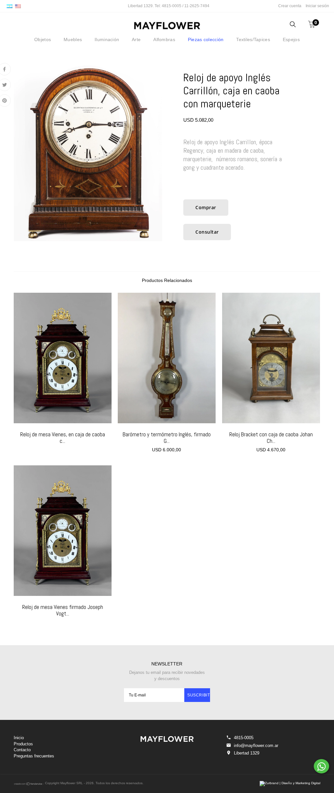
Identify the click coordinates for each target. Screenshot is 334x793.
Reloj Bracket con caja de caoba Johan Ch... (271, 437)
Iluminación (107, 39)
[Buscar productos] (292, 25)
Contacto (22, 749)
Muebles (73, 39)
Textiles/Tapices (253, 39)
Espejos (291, 39)
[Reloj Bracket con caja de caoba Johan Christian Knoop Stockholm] (271, 358)
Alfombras (164, 39)
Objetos (42, 39)
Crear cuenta (289, 6)
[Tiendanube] (28, 784)
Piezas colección (205, 39)
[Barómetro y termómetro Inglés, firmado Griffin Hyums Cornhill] (167, 358)
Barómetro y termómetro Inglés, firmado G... (167, 437)
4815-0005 (243, 737)
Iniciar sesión (317, 6)
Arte (136, 39)
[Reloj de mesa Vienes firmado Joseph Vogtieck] (63, 530)
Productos (23, 743)
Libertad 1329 (246, 753)
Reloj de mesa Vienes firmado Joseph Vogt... (62, 610)
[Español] (9, 6)
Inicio (19, 737)
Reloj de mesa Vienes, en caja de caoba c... (62, 437)
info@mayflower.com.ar (256, 745)
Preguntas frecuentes (34, 756)
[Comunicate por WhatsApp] (321, 766)
